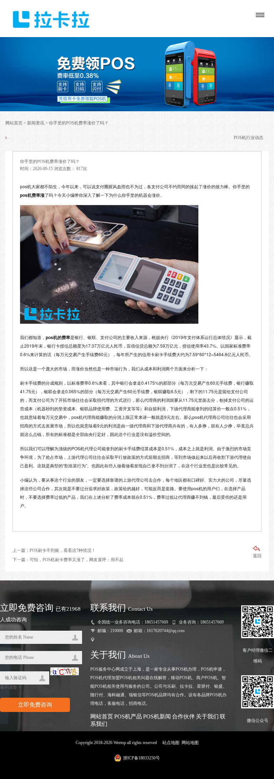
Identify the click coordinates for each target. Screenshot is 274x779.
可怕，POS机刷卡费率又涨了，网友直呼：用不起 (76, 559)
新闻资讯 (35, 123)
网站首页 (13, 123)
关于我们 (207, 716)
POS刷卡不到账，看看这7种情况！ (63, 550)
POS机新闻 (157, 716)
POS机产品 (128, 716)
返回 (257, 555)
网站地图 (190, 742)
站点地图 (170, 742)
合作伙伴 (183, 716)
